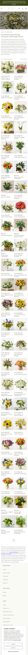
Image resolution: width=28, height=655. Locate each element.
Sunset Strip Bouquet (7, 590)
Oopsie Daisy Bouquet (7, 610)
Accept (13, 644)
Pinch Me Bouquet (19, 571)
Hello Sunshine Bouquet (5, 138)
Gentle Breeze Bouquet (18, 256)
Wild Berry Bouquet (6, 453)
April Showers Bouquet (18, 355)
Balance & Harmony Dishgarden (19, 532)
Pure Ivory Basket (19, 610)
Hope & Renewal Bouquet (5, 552)
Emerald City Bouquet (20, 473)
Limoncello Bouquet (20, 493)
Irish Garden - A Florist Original (18, 414)
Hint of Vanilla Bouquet (5, 355)
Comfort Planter (5, 197)
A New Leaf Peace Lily (20, 157)
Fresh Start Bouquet (7, 571)
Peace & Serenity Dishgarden (19, 178)
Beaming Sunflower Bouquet (6, 434)
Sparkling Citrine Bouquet (6, 474)
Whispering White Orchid (19, 138)
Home (2, 32)
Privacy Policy (17, 640)
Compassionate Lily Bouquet (19, 98)
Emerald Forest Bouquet (5, 532)
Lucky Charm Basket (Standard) (7, 512)
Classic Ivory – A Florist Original (5, 78)
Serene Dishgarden (6, 235)
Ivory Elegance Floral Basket (7, 295)
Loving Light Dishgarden (17, 512)
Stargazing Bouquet (20, 551)
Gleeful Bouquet (18, 434)
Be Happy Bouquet (6, 117)
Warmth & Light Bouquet (18, 454)
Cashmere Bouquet (6, 216)
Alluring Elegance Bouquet (19, 118)
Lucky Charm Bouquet (20, 374)
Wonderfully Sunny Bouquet (6, 414)
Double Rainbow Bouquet (5, 178)
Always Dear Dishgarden (4, 256)
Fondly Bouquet (18, 334)
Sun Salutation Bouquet (18, 197)
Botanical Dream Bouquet (6, 315)
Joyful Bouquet (5, 493)
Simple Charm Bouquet (18, 78)
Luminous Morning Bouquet (19, 315)
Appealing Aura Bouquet (5, 375)
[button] (19, 8)
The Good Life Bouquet (5, 158)
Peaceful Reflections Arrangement (20, 395)
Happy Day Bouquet (6, 97)
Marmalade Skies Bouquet (19, 295)
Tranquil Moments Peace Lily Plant (19, 236)
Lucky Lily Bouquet (19, 216)
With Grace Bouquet (7, 275)
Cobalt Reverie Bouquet (5, 335)
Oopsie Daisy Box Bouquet (19, 590)
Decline (13, 647)
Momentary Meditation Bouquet (6, 395)
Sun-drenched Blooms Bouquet (20, 275)
